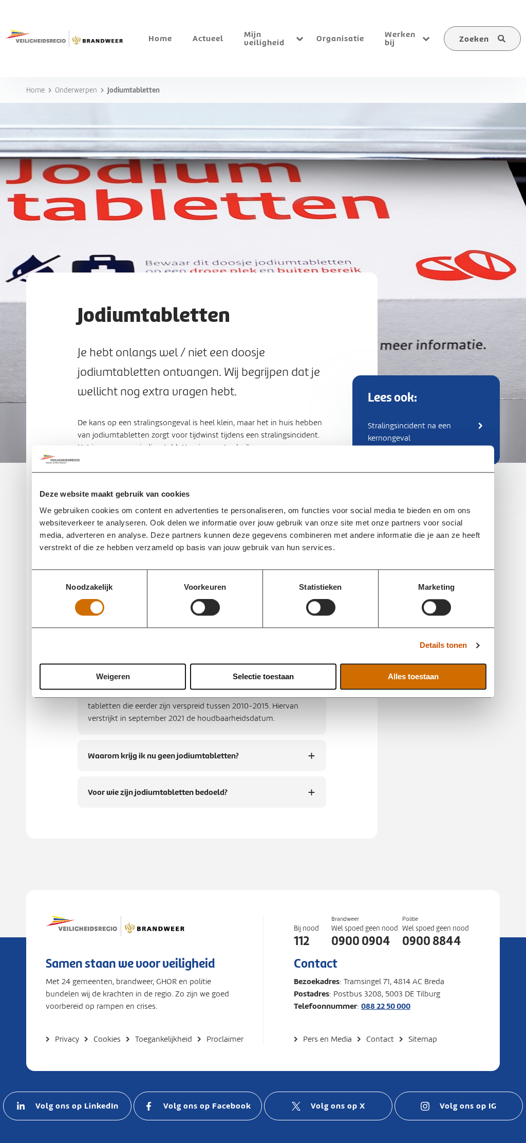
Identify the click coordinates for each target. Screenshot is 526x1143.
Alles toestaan (413, 676)
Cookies (107, 1039)
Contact (380, 1039)
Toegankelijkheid (163, 1039)
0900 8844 (431, 941)
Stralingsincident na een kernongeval (409, 432)
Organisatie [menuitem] (340, 38)
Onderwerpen (76, 90)
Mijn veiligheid (264, 38)
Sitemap (422, 1039)
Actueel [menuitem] (208, 38)
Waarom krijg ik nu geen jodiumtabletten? (163, 760)
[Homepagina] (115, 936)
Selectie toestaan (263, 676)
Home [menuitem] (160, 38)
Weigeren (113, 676)
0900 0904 (360, 941)
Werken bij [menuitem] (400, 38)
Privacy (67, 1039)
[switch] (205, 608)
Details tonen (443, 645)
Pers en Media (327, 1039)
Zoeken (474, 38)
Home (35, 90)
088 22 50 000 (385, 1006)
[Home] (63, 38)
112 (301, 941)
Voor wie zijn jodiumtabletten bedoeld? (158, 797)
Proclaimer (224, 1039)
